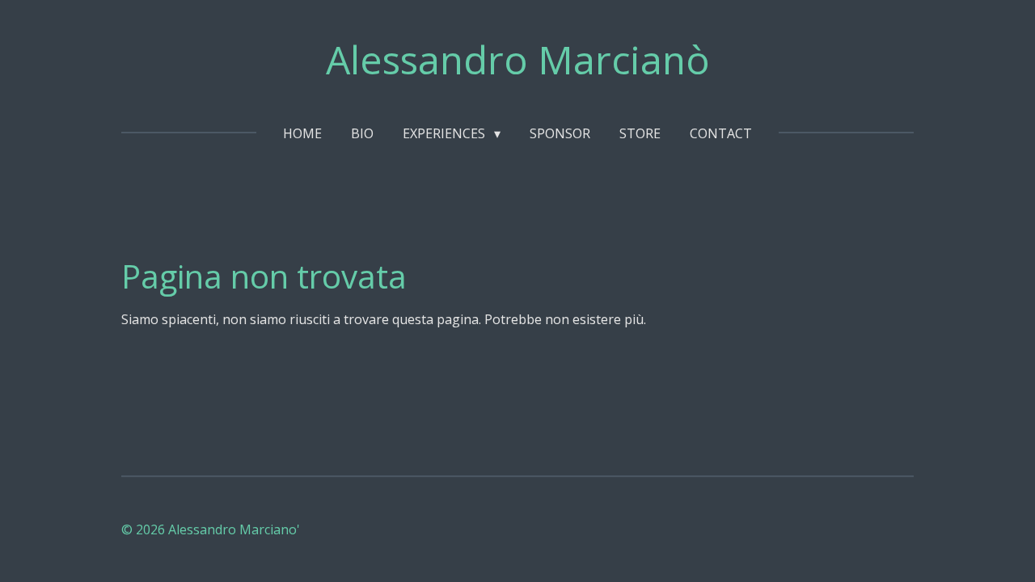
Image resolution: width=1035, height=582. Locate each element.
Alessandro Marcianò (518, 59)
